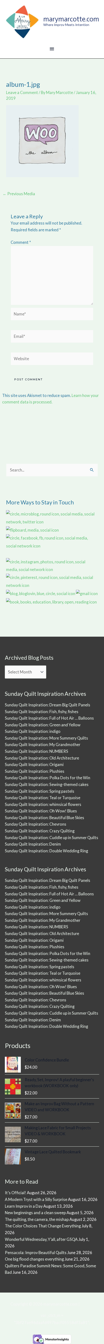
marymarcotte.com (71, 19)
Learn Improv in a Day (24, 1206)
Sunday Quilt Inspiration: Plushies (34, 771)
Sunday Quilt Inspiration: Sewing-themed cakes (47, 784)
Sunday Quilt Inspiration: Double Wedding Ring (46, 850)
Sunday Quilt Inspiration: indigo (32, 731)
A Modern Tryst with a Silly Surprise (36, 1199)
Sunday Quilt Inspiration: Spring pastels (39, 791)
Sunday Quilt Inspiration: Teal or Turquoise (42, 797)
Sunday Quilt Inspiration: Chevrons (35, 824)
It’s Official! (15, 1192)
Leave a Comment (22, 92)
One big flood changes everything (34, 1259)
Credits (87, 1304)
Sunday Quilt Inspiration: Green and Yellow (43, 724)
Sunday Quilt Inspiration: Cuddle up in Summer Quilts (51, 837)
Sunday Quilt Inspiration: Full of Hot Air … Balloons (49, 718)
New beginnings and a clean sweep (35, 1212)
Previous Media (19, 193)
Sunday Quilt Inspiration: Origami (34, 764)
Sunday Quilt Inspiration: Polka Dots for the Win (47, 777)
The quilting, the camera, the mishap (37, 1219)
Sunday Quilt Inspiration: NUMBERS (36, 751)
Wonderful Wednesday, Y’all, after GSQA (41, 1239)
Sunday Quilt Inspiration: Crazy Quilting (39, 831)
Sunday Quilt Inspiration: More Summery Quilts (46, 738)
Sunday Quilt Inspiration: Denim (33, 844)
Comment (21, 242)
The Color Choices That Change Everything (43, 1226)
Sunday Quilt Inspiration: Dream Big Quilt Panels (47, 705)
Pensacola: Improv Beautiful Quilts (36, 1252)
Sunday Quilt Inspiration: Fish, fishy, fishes (41, 711)
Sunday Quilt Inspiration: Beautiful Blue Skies (44, 817)
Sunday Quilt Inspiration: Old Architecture (42, 758)
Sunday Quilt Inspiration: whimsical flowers (43, 804)
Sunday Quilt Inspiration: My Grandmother (42, 744)
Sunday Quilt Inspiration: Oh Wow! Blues (41, 811)
